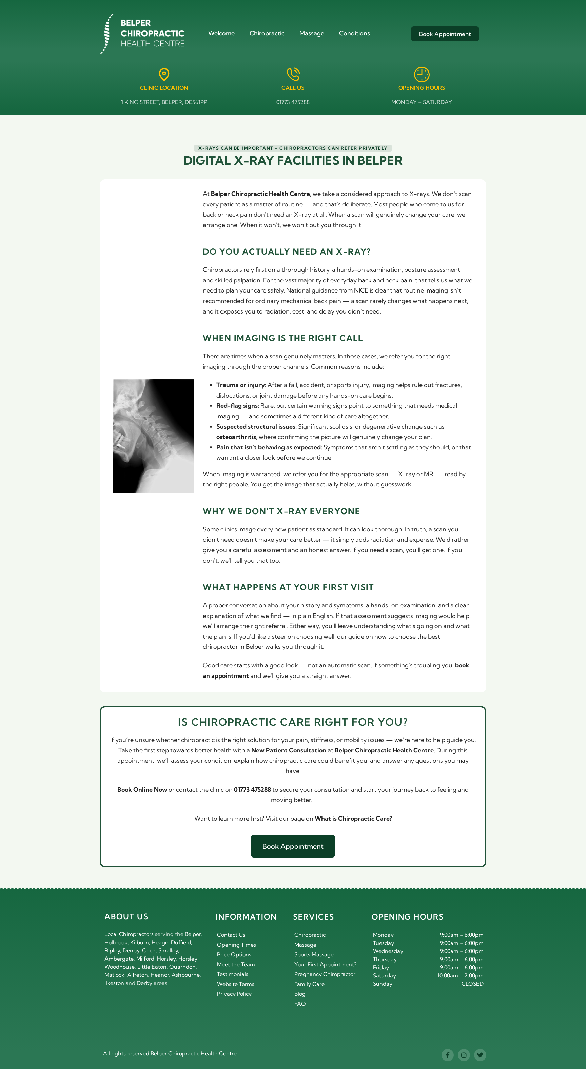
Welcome (221, 33)
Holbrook (116, 942)
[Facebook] (448, 1055)
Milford (145, 958)
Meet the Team (236, 964)
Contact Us (231, 934)
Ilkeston (114, 983)
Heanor (160, 974)
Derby (144, 983)
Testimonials (232, 974)
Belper (193, 934)
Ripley (112, 950)
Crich (149, 950)
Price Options (234, 954)
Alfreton (137, 974)
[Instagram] (464, 1055)
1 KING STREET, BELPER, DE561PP (164, 102)
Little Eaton (152, 966)
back (365, 280)
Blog (300, 993)
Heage (160, 942)
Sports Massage (314, 954)
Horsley (166, 958)
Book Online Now (142, 789)
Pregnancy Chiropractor (324, 974)
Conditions (354, 33)
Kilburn (139, 942)
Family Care (309, 984)
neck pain (398, 280)
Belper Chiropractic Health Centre (194, 1053)
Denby (131, 950)
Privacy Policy (234, 993)
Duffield (181, 942)
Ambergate (119, 958)
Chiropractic (267, 33)
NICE (361, 290)
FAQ (300, 1003)
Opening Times (236, 944)
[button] (293, 148)
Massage (311, 33)
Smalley (168, 950)
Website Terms (235, 984)
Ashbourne (186, 974)
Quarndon (182, 966)
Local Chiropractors (129, 934)
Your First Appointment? (325, 964)
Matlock (114, 974)
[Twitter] (480, 1055)
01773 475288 (293, 102)
